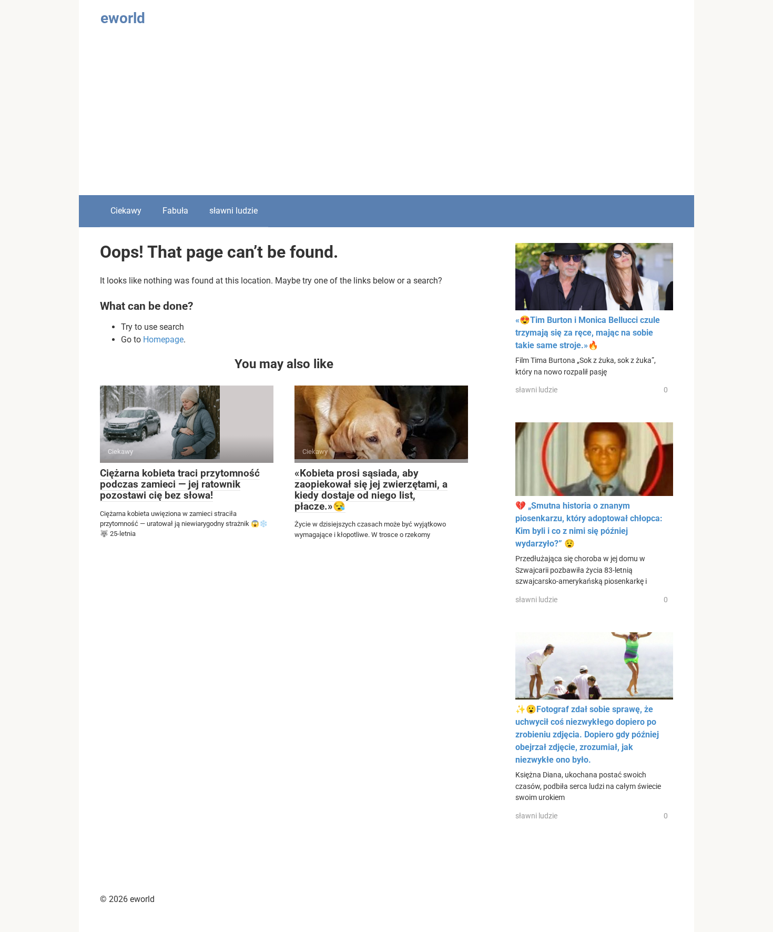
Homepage (163, 340)
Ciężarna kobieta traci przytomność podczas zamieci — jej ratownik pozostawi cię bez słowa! (180, 484)
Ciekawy (125, 211)
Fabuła (175, 211)
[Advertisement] (386, 116)
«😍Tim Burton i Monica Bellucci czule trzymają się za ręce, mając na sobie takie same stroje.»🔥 (587, 332)
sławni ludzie (233, 211)
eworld (122, 18)
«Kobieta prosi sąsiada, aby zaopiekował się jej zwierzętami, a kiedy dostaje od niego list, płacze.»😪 (370, 489)
